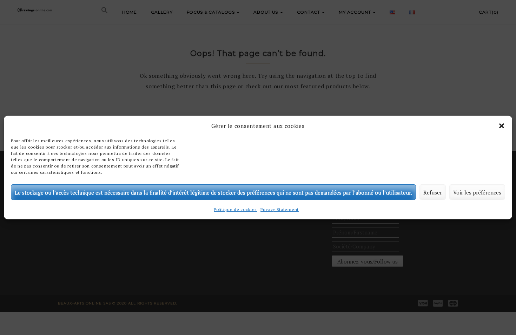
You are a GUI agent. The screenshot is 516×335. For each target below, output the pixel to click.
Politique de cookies (235, 209)
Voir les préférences (477, 192)
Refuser (432, 192)
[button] (501, 125)
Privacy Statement (279, 209)
